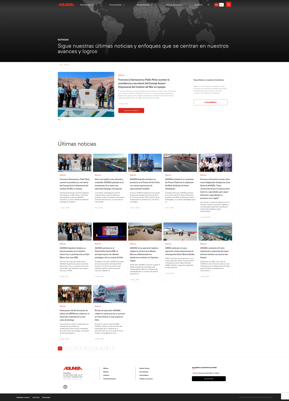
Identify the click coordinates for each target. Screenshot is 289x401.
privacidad (46, 397)
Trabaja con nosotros (146, 379)
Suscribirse (211, 102)
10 (107, 348)
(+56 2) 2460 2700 (77, 379)
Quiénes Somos (87, 5)
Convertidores (144, 375)
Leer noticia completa (131, 110)
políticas (36, 397)
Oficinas (105, 368)
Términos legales (23, 397)
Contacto (199, 5)
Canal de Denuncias (173, 5)
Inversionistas (115, 5)
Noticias (66, 64)
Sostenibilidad (143, 5)
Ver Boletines (209, 378)
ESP (216, 5)
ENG (221, 5)
